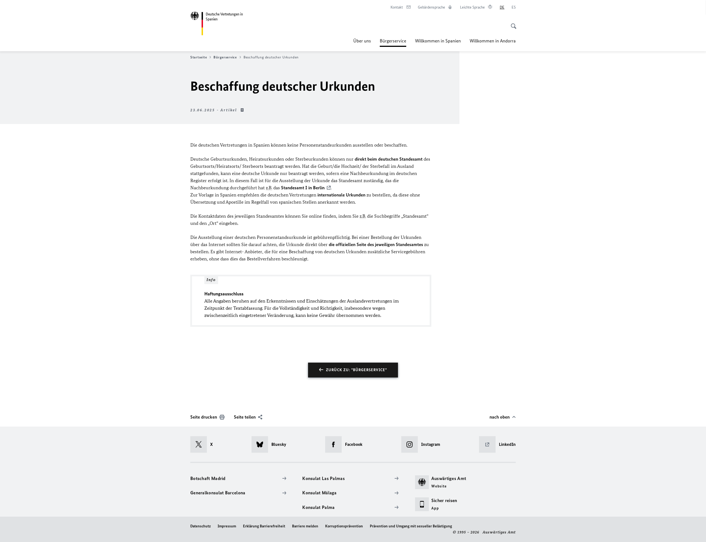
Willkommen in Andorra (493, 41)
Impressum (227, 526)
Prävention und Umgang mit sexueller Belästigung (411, 526)
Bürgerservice (393, 42)
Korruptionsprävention (344, 526)
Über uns (362, 41)
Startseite (198, 57)
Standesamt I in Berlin (303, 187)
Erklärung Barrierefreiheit (264, 526)
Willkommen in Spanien (438, 41)
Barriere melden (305, 526)
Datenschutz (200, 526)
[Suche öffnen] (512, 23)
